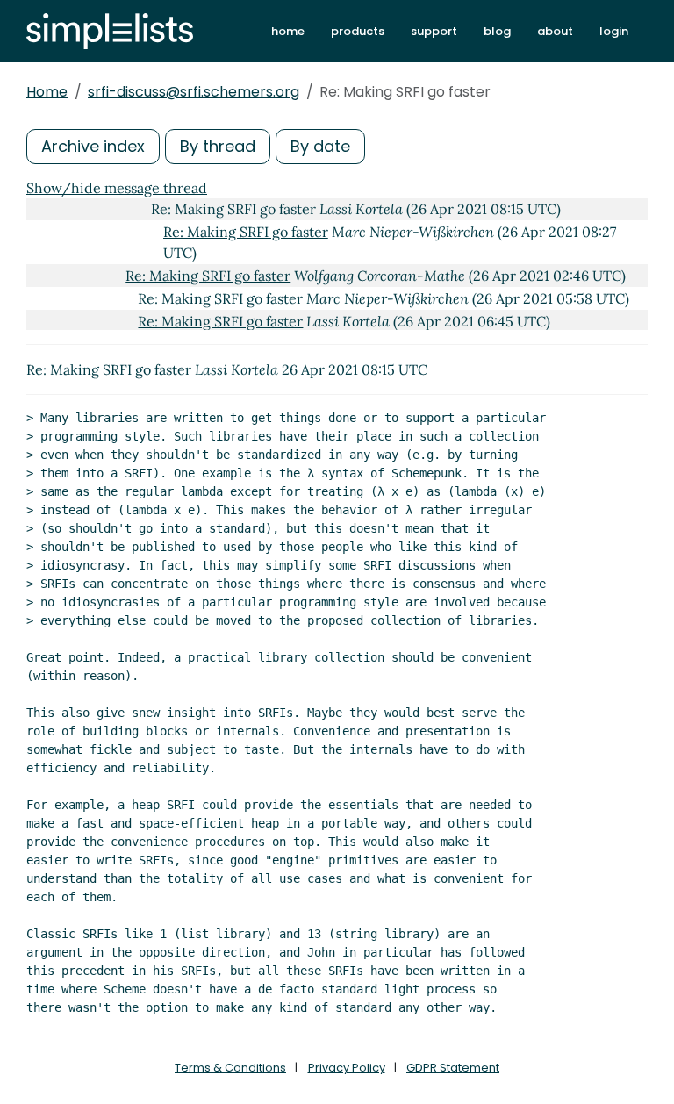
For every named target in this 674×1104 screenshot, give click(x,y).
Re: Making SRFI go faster (245, 231)
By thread (217, 146)
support (434, 31)
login (613, 31)
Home (47, 92)
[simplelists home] (109, 31)
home (288, 31)
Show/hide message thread (116, 188)
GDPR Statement (452, 1067)
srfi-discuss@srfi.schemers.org (193, 92)
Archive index (93, 146)
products (357, 31)
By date (320, 146)
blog (497, 31)
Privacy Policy (346, 1067)
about (555, 31)
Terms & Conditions (230, 1067)
